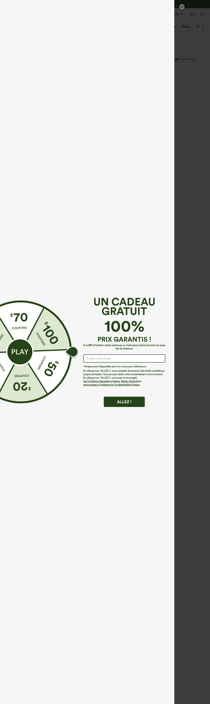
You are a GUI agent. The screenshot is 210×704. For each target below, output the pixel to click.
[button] (20, 352)
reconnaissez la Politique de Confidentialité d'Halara (111, 384)
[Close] (182, 6)
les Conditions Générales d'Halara (101, 381)
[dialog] (105, 352)
